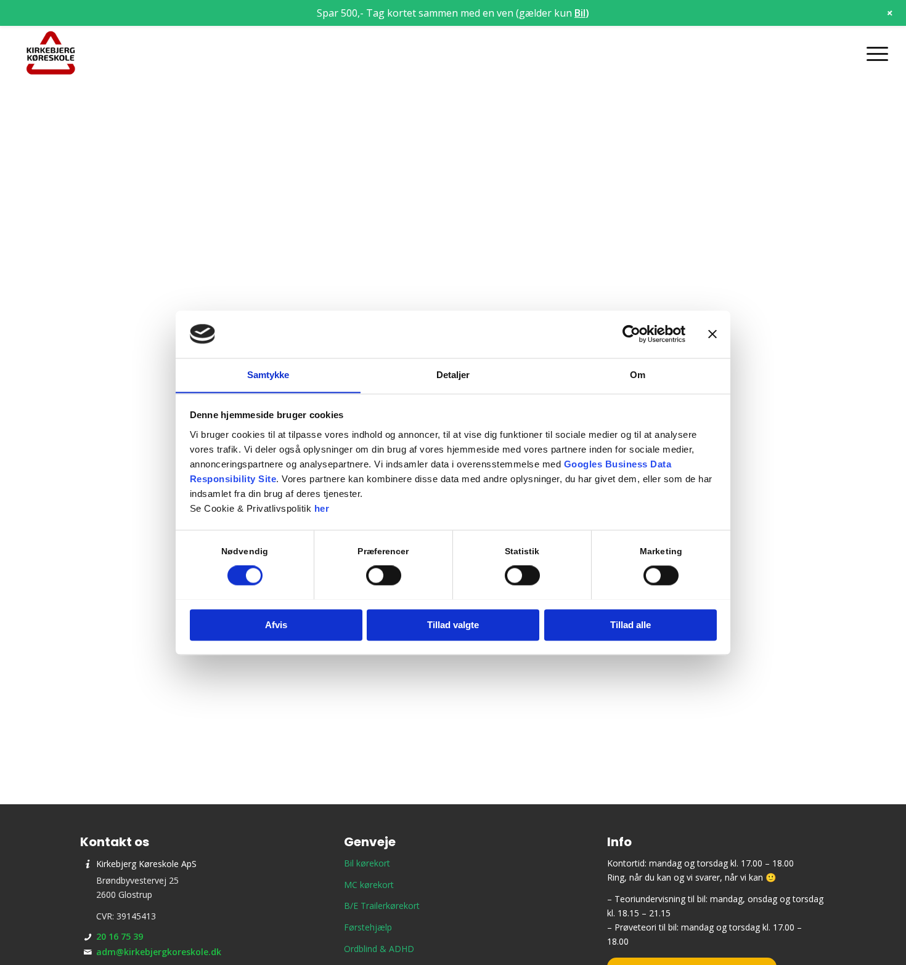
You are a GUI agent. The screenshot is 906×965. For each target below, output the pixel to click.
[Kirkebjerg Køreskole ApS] (50, 53)
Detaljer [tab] (453, 374)
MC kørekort (369, 884)
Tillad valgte (453, 625)
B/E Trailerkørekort (382, 905)
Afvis (276, 625)
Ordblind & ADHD (379, 949)
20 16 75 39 (119, 936)
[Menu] (873, 53)
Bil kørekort (367, 863)
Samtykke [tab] (268, 374)
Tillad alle (630, 625)
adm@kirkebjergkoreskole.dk (158, 952)
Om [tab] (637, 374)
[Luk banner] (712, 333)
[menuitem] (873, 53)
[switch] (383, 575)
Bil (580, 13)
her (322, 508)
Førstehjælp (368, 927)
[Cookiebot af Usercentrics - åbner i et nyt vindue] (631, 334)
